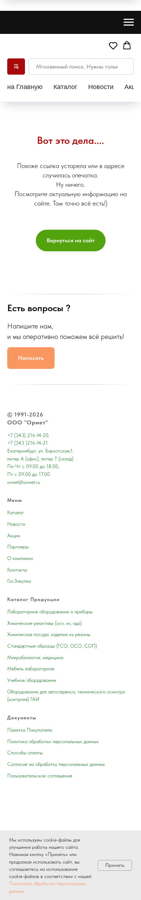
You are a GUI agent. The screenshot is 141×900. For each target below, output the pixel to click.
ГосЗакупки (19, 581)
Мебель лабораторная (30, 668)
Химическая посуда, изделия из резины (48, 634)
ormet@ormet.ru (23, 482)
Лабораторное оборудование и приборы (50, 611)
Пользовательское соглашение (39, 775)
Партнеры (18, 547)
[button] (113, 45)
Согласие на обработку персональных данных (56, 764)
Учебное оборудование (31, 680)
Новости (101, 87)
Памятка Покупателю (29, 730)
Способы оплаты (25, 752)
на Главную (25, 87)
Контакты (17, 570)
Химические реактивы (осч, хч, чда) (44, 623)
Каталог (65, 87)
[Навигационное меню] (129, 22)
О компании (20, 558)
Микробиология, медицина (35, 657)
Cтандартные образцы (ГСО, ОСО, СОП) (52, 646)
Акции (13, 535)
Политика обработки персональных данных (53, 741)
